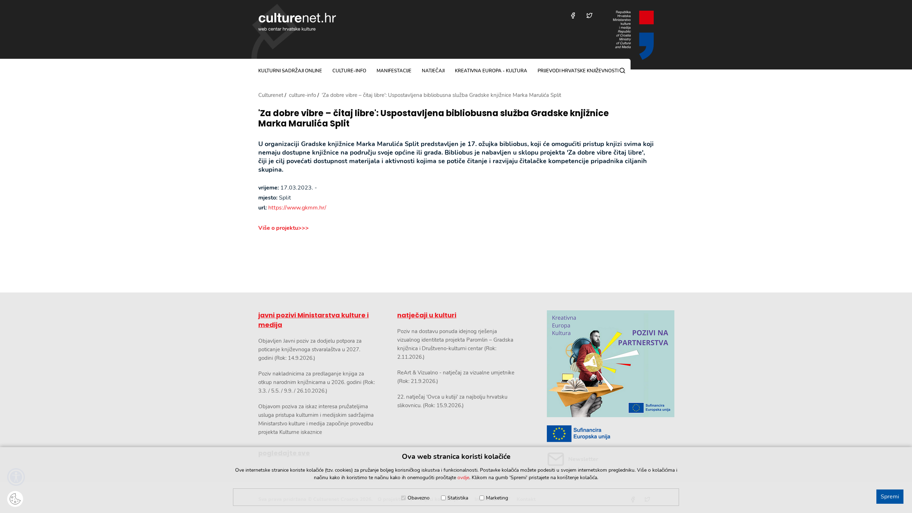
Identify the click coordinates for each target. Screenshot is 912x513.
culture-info (349, 71)
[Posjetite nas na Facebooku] (573, 15)
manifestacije (394, 71)
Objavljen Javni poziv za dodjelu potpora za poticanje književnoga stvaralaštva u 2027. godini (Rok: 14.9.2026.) (310, 349)
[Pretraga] (622, 70)
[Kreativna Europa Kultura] (600, 363)
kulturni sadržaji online (290, 71)
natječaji (433, 71)
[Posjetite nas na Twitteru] (589, 15)
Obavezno (419, 497)
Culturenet (270, 95)
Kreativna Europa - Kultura (491, 71)
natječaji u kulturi (426, 315)
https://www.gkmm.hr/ (297, 208)
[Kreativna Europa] (600, 433)
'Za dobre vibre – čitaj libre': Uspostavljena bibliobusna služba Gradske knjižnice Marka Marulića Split (433, 118)
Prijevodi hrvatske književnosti (578, 71)
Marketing (497, 497)
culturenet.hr (297, 22)
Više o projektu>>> (283, 228)
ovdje (463, 477)
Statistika (457, 497)
